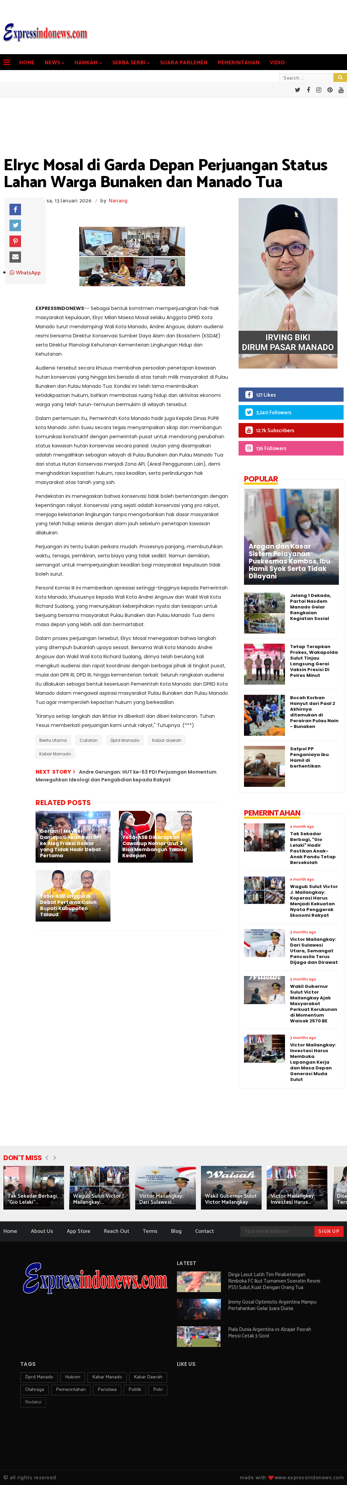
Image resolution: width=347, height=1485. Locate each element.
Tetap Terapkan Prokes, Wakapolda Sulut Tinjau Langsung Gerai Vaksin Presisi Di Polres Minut (314, 661)
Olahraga (34, 1390)
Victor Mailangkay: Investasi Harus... (293, 1199)
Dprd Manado (124, 740)
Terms (150, 1231)
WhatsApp (28, 273)
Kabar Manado (55, 754)
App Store (78, 1231)
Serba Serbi (128, 62)
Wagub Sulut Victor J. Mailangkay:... (99, 1199)
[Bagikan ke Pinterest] (15, 241)
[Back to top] (330, 1469)
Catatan (89, 740)
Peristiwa (107, 1390)
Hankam (86, 62)
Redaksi (33, 1402)
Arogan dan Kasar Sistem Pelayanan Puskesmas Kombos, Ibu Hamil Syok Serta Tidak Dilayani (289, 561)
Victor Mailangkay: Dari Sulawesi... (161, 1199)
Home (27, 62)
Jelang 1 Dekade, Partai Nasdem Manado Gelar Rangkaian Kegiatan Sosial (310, 607)
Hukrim (72, 1377)
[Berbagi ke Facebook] (15, 209)
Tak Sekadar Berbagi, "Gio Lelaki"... (32, 1199)
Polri (158, 1390)
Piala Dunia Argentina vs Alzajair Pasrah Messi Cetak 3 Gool (269, 1332)
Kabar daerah (166, 740)
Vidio (277, 62)
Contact (204, 1231)
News (52, 62)
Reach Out (116, 1231)
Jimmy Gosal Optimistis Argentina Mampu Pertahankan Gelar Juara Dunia (272, 1305)
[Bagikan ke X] (15, 225)
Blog (176, 1231)
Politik (134, 1390)
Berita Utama (53, 740)
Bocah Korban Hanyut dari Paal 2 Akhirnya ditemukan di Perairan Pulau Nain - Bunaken (314, 712)
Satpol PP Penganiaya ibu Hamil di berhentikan (309, 757)
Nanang (118, 200)
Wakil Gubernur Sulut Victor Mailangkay (231, 1199)
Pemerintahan (239, 62)
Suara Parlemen (184, 62)
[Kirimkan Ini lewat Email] (15, 257)
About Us (42, 1231)
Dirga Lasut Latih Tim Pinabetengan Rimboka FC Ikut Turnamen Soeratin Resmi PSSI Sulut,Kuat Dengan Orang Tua (274, 1281)
